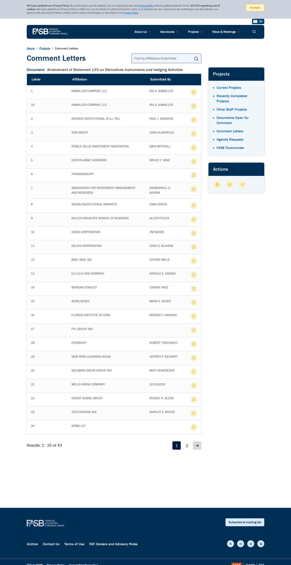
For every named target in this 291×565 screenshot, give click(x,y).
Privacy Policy (146, 5)
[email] (230, 184)
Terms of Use (74, 544)
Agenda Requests (230, 139)
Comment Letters (230, 131)
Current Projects (229, 87)
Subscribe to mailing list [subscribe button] (245, 522)
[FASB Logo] (50, 31)
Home (31, 48)
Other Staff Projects (232, 109)
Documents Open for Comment (233, 120)
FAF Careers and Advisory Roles (113, 544)
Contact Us (51, 544)
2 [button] (187, 446)
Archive (32, 544)
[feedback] (242, 184)
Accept (255, 7)
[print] (217, 184)
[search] (254, 32)
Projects (44, 48)
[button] (197, 445)
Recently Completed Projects (232, 98)
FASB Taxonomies (230, 148)
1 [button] (176, 446)
